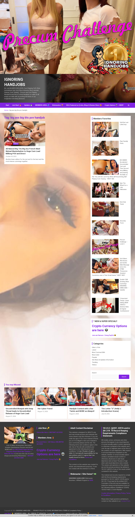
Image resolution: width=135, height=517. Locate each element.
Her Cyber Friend (45, 408)
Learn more (92, 515)
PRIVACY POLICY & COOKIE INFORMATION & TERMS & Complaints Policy (57, 510)
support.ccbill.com (71, 513)
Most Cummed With (98, 352)
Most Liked (95, 355)
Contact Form (125, 501)
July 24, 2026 (105, 414)
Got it (100, 515)
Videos (16, 143)
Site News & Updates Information (103, 360)
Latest (94, 350)
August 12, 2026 (43, 411)
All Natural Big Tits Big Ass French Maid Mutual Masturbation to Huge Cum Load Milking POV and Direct (23, 151)
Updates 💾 (28, 105)
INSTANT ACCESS (56, 432)
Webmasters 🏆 (57, 105)
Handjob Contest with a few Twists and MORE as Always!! (81, 409)
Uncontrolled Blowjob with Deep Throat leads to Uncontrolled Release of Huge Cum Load (19, 411)
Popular (9, 143)
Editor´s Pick (96, 347)
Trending (95, 362)
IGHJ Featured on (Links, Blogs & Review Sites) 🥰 (84, 105)
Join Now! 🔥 (16, 105)
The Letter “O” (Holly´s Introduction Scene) (111, 409)
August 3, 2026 (74, 414)
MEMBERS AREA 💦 (42, 105)
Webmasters (83, 513)
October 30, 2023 (11, 156)
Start (7, 105)
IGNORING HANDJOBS (23, 510)
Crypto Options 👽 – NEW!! (114, 105)
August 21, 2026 (11, 416)
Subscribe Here (42, 432)
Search (94, 373)
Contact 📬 (51, 513)
